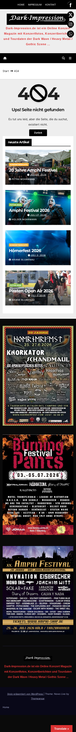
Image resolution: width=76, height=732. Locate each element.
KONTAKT (50, 4)
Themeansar (37, 698)
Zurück (38, 132)
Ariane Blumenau (23, 259)
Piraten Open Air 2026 (31, 290)
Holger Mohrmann (24, 219)
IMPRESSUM (35, 4)
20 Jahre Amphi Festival (33, 170)
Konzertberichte (19, 164)
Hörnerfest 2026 (25, 250)
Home (6, 707)
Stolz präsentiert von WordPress (25, 693)
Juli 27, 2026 (38, 215)
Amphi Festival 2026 (29, 210)
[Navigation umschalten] (70, 58)
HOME (21, 4)
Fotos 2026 (15, 205)
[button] (63, 58)
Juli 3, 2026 (38, 255)
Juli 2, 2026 (38, 295)
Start (6, 71)
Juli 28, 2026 (38, 174)
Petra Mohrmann (23, 179)
